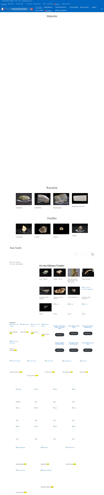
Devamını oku (60, 334)
